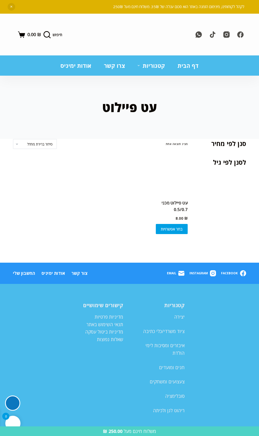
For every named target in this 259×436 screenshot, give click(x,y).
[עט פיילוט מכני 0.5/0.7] (169, 174)
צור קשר (79, 273)
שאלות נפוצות (110, 339)
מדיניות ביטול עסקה (104, 332)
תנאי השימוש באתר (105, 324)
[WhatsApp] (199, 34)
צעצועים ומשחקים (167, 382)
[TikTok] (212, 34)
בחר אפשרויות (172, 229)
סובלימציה (175, 396)
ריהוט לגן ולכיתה (169, 410)
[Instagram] (226, 34)
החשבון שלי (24, 273)
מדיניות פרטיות (109, 317)
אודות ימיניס (75, 65)
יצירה (179, 317)
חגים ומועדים (172, 367)
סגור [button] (11, 7)
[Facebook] (240, 34)
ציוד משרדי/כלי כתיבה (164, 331)
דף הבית (188, 65)
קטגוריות (154, 65)
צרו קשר (114, 65)
